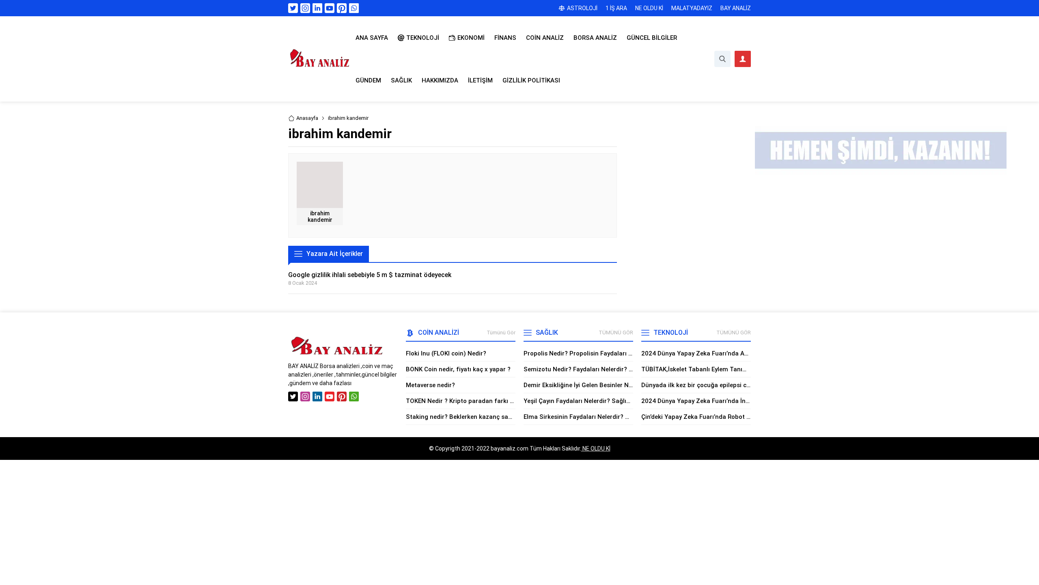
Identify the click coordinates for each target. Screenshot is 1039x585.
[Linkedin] (317, 8)
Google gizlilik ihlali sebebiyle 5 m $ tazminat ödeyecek (369, 275)
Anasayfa (307, 118)
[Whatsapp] (354, 8)
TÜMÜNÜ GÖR (616, 332)
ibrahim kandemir (320, 216)
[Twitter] (293, 8)
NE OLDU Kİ (595, 448)
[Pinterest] (342, 8)
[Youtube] (329, 8)
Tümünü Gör (501, 332)
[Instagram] (305, 8)
